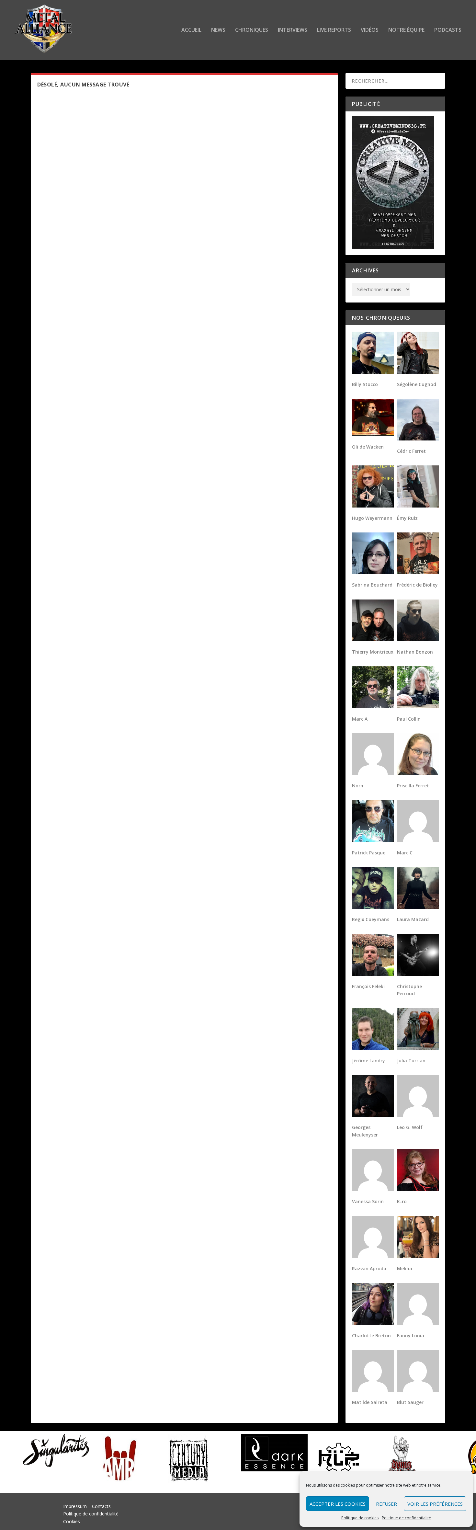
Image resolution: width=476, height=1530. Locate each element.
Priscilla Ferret (413, 785)
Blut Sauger (410, 1402)
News (218, 30)
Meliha (404, 1268)
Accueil (191, 30)
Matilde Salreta (369, 1402)
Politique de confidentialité (406, 1518)
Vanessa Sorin (368, 1201)
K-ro (402, 1201)
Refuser (386, 1504)
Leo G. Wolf (410, 1127)
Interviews (292, 30)
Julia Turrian (411, 1060)
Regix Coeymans (370, 919)
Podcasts (447, 30)
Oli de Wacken (368, 447)
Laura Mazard (413, 919)
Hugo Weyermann (372, 518)
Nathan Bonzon (415, 652)
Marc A (360, 719)
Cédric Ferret (411, 451)
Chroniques (251, 30)
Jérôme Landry (368, 1060)
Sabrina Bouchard (372, 585)
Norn (357, 785)
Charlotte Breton (371, 1335)
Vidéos (370, 30)
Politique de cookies (360, 1518)
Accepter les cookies (338, 1504)
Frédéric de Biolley (417, 585)
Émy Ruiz (407, 518)
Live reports (334, 30)
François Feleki (368, 986)
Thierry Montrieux (372, 652)
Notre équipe (406, 30)
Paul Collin (409, 719)
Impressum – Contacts (87, 1506)
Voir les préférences (435, 1504)
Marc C (405, 853)
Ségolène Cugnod (416, 384)
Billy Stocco (365, 384)
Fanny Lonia (410, 1335)
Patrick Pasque (368, 853)
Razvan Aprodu (369, 1268)
